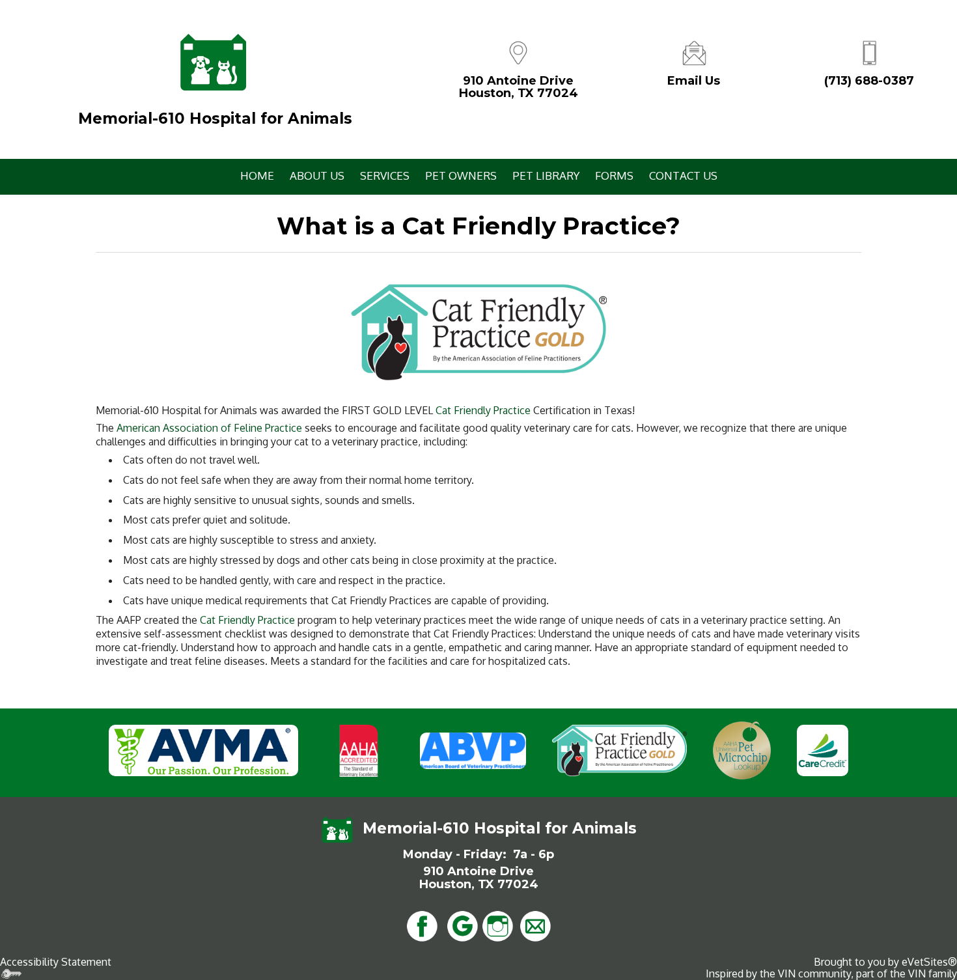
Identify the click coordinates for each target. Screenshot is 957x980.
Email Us (693, 81)
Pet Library (545, 175)
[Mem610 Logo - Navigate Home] (213, 62)
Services (384, 175)
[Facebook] (422, 924)
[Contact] (694, 51)
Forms (614, 175)
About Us (317, 175)
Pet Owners (461, 175)
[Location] (518, 51)
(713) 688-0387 (869, 81)
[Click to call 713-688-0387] (869, 51)
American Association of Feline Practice (209, 427)
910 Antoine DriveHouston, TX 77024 (518, 87)
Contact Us (683, 175)
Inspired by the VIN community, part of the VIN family (831, 973)
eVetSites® (929, 961)
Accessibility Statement (55, 961)
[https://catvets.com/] (478, 331)
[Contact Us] (535, 924)
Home (257, 175)
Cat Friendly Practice (483, 410)
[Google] (462, 924)
